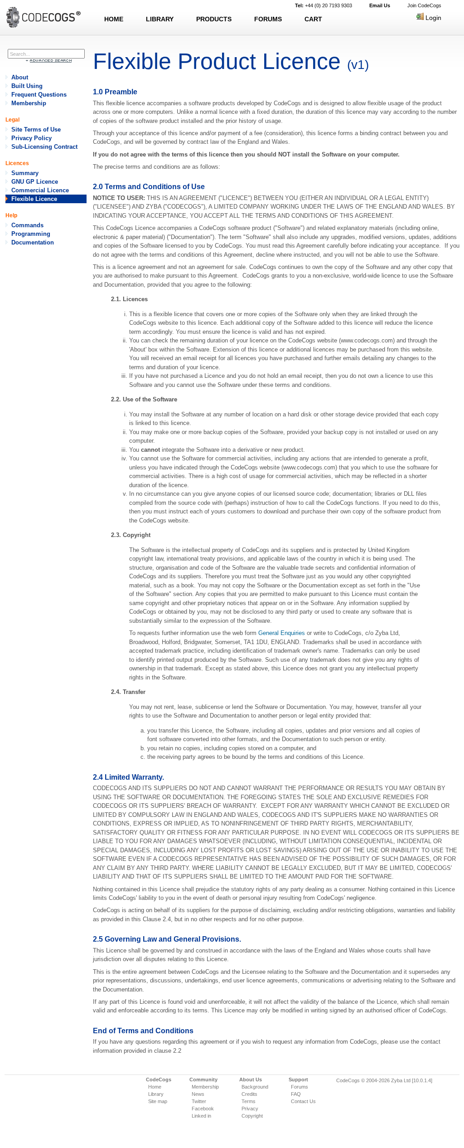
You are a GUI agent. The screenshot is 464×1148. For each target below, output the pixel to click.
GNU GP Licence (34, 181)
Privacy (250, 1108)
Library (156, 1094)
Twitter (199, 1101)
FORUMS (268, 19)
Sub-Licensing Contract (44, 146)
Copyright (252, 1116)
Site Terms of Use (36, 129)
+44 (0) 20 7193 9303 (323, 5)
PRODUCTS (214, 19)
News (198, 1094)
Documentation (32, 242)
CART (313, 19)
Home (154, 1086)
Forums (299, 1086)
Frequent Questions (39, 94)
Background (255, 1086)
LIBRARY (160, 19)
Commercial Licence (40, 190)
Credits (249, 1094)
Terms (249, 1101)
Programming (30, 233)
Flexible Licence (34, 198)
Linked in (201, 1116)
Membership (28, 103)
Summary (25, 173)
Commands (27, 225)
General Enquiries (281, 633)
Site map (157, 1101)
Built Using (27, 86)
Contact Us (303, 1101)
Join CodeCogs (424, 5)
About (19, 77)
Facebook (203, 1108)
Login (432, 17)
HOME (113, 19)
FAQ (296, 1094)
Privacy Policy (31, 138)
